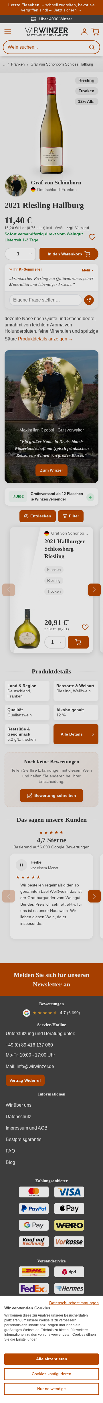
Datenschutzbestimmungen (74, 1303)
